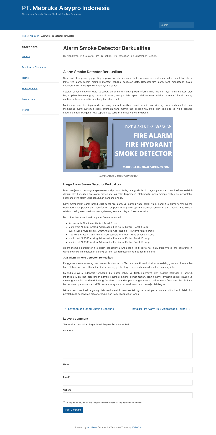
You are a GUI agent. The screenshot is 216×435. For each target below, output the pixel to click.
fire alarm (34, 36)
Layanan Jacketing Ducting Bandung (89, 308)
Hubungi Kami (29, 88)
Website (67, 390)
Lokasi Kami (28, 99)
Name (67, 364)
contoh (26, 56)
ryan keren (72, 55)
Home (25, 36)
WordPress (92, 427)
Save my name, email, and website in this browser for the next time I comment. (105, 402)
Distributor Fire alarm (34, 67)
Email (66, 377)
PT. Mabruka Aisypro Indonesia (66, 7)
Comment (69, 330)
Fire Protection (103, 55)
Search (190, 25)
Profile (25, 109)
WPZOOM (136, 427)
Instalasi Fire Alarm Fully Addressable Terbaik (161, 308)
